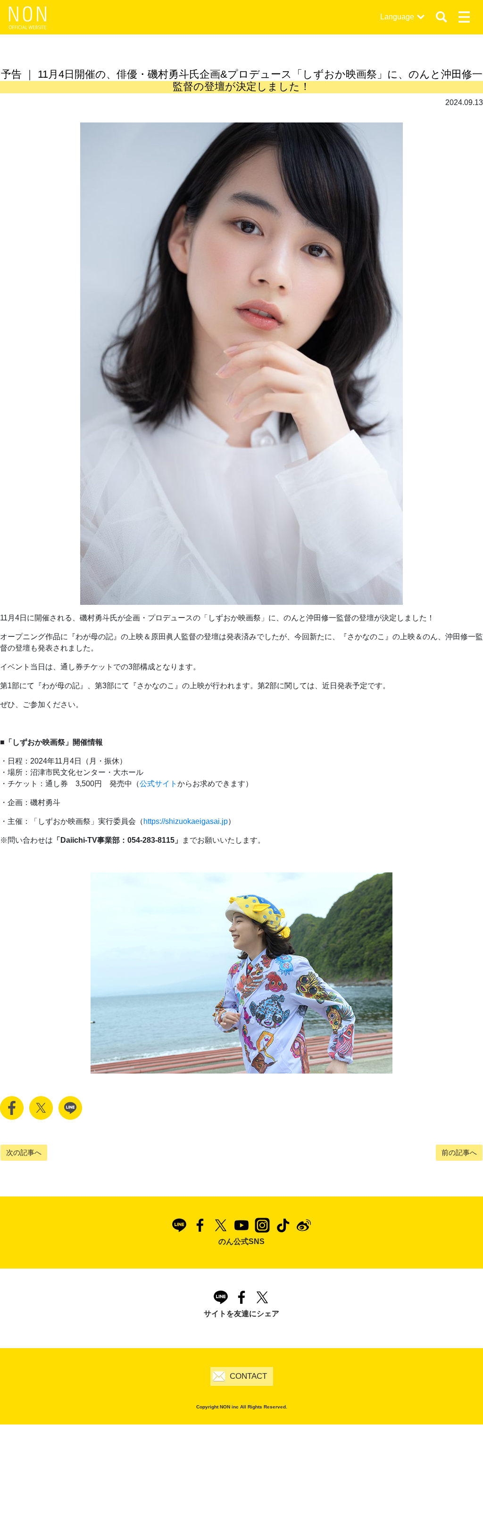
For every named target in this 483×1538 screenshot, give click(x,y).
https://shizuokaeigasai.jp (185, 821)
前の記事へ (459, 1152)
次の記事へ (24, 1152)
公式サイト (158, 784)
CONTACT (248, 1376)
